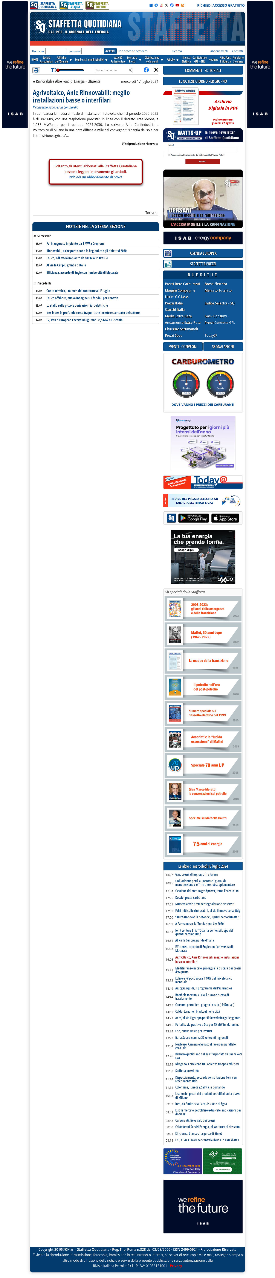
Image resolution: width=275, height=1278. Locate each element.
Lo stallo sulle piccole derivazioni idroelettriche (77, 305)
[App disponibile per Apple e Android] (203, 518)
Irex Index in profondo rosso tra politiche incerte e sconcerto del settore (93, 312)
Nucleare (213, 59)
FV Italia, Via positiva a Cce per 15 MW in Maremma (207, 1025)
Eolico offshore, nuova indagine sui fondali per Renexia (82, 298)
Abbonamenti (219, 51)
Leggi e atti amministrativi (89, 59)
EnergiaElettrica (186, 59)
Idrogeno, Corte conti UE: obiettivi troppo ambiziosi (207, 1064)
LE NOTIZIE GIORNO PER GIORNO (203, 81)
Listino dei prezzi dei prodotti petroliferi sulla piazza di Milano (207, 1095)
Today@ (211, 335)
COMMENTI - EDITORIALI (203, 70)
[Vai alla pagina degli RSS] (182, 5)
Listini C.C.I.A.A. (177, 297)
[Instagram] (161, 5)
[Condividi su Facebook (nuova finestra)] (146, 70)
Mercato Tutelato (218, 290)
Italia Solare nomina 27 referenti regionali (201, 1038)
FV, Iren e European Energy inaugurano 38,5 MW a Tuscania (84, 320)
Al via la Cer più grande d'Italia (66, 265)
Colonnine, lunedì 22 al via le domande (200, 1087)
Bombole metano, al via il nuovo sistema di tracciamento (202, 997)
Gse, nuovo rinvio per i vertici (193, 1031)
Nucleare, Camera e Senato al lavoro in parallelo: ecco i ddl (206, 1046)
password (75, 51)
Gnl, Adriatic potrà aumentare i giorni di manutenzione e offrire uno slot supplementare (205, 883)
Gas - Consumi (216, 316)
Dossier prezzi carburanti (190, 898)
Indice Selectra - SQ (220, 303)
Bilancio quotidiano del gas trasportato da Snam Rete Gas (208, 1056)
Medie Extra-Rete (178, 316)
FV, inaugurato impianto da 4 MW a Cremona (75, 243)
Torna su (151, 212)
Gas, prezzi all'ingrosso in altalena (196, 874)
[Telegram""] (156, 5)
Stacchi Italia (175, 309)
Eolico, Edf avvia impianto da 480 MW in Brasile (77, 258)
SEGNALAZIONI (223, 346)
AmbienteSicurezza (238, 59)
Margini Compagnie (180, 290)
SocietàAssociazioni (46, 59)
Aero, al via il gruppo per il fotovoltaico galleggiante (207, 1018)
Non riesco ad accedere (132, 51)
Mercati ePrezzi (132, 59)
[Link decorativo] (185, 106)
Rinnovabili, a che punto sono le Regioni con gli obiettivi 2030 (86, 250)
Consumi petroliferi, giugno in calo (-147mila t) (204, 1005)
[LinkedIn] (151, 5)
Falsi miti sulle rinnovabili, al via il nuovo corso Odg (207, 911)
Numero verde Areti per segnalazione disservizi (204, 904)
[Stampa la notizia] (36, 70)
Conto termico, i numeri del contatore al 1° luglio (78, 290)
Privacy (176, 1265)
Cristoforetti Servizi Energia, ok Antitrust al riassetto (207, 1127)
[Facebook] (172, 5)
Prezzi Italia (174, 303)
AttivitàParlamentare (118, 59)
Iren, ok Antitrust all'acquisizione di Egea (201, 1104)
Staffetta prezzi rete (187, 1071)
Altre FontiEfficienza (225, 59)
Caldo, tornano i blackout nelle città (197, 1012)
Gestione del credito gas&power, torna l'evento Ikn (207, 891)
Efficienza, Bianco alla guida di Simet (198, 1134)
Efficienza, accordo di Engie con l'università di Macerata (82, 272)
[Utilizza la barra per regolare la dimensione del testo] (53, 70)
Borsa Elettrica (216, 284)
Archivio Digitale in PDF (223, 110)
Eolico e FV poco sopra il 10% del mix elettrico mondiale (203, 980)
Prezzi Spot (173, 335)
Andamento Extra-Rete (183, 322)
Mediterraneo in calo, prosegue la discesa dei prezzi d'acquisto (208, 970)
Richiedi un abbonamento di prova (95, 177)
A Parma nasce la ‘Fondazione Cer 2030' (199, 924)
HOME (34, 59)
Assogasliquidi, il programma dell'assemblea (203, 988)
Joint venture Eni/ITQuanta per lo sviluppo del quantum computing (204, 932)
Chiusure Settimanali (181, 329)
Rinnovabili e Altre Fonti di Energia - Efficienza (68, 81)
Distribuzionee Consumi (152, 59)
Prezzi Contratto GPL (220, 322)
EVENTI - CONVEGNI (182, 346)
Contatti (237, 51)
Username (38, 51)
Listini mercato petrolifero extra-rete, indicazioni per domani (208, 1112)
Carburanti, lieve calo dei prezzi (195, 1120)
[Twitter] (166, 5)
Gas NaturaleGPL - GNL (199, 59)
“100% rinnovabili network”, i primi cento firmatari (207, 917)
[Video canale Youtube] (177, 5)
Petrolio (171, 59)
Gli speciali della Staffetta (185, 592)
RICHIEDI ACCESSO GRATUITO (221, 5)
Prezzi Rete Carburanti (182, 284)
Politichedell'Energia (61, 59)
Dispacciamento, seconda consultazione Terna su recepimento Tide (206, 1079)
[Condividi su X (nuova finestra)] (156, 70)
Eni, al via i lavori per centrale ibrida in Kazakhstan (207, 1140)
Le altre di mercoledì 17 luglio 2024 (203, 866)
